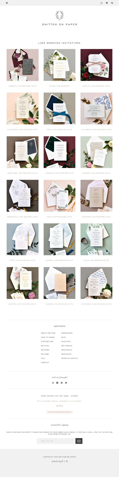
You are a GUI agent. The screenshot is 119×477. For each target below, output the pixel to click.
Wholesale (66, 350)
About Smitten (48, 333)
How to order (48, 337)
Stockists (66, 341)
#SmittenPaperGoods (59, 412)
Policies (45, 345)
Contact (45, 362)
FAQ (43, 358)
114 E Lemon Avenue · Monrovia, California (60, 403)
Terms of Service (69, 358)
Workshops (67, 333)
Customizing (47, 341)
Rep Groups (66, 345)
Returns (45, 354)
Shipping (45, 350)
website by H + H (59, 461)
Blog (63, 337)
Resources (66, 354)
